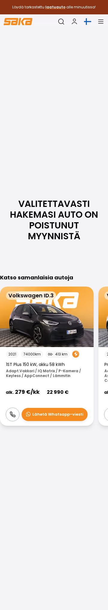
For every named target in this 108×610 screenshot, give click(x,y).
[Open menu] (100, 21)
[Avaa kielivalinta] (87, 21)
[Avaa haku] (61, 21)
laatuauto (55, 7)
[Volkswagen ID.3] (47, 356)
